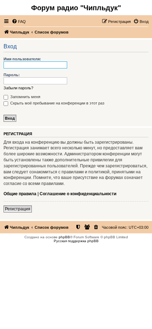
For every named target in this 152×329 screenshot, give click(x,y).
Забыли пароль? (18, 88)
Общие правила (20, 193)
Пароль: (12, 75)
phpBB (64, 237)
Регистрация (17, 209)
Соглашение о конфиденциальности (78, 193)
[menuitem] (19, 21)
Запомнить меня (24, 97)
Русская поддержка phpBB (76, 241)
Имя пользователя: (22, 59)
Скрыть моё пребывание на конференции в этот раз (56, 103)
